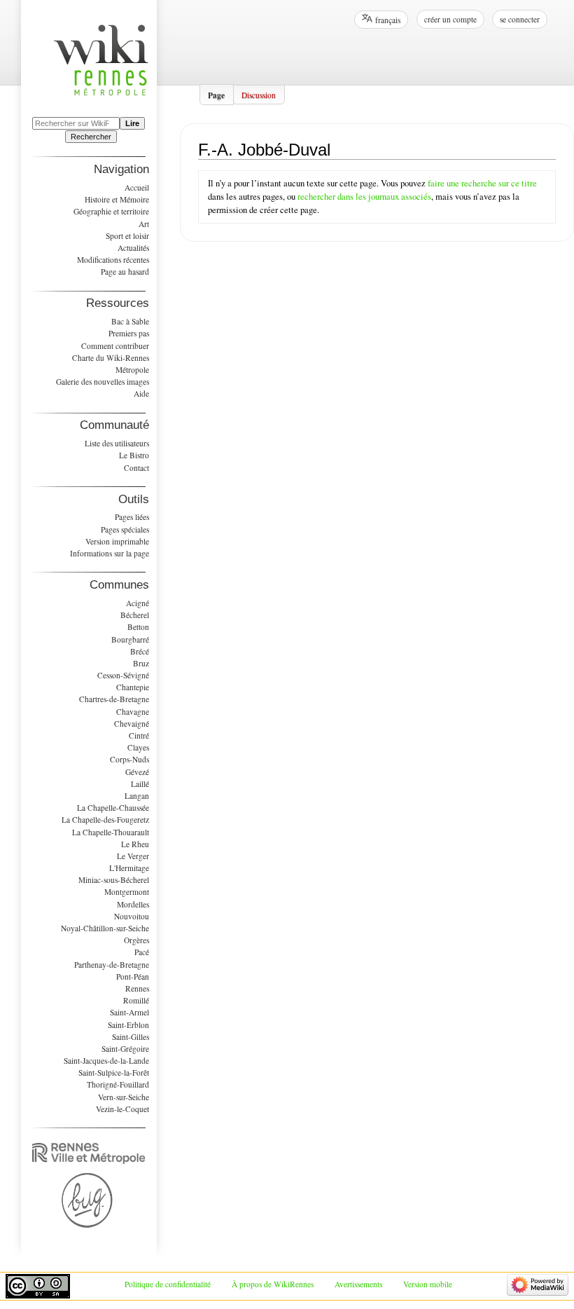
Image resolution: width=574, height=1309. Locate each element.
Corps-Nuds (129, 759)
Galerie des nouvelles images (102, 381)
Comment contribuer (115, 346)
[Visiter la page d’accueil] (108, 68)
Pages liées (132, 517)
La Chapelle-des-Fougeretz (105, 819)
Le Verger (133, 856)
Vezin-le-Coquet (122, 1109)
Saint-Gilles (130, 1037)
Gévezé (137, 772)
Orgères (136, 940)
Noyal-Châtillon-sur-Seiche (105, 928)
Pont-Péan (132, 976)
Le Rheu (135, 844)
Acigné (137, 603)
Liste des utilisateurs (117, 443)
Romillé (136, 1000)
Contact (136, 467)
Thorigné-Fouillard (118, 1084)
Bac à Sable (130, 321)
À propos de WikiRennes (273, 1284)
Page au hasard (125, 271)
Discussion (258, 94)
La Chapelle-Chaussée (113, 807)
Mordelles (133, 904)
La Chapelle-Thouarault (110, 832)
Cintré (139, 735)
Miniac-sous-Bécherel (113, 880)
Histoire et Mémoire (117, 199)
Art (144, 224)
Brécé (139, 651)
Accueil (137, 187)
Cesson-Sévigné (123, 675)
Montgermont (126, 891)
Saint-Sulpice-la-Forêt (113, 1072)
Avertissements (358, 1284)
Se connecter (520, 19)
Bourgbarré (130, 639)
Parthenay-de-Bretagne (111, 964)
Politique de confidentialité (168, 1284)
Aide (141, 393)
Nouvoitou (131, 916)
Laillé (140, 784)
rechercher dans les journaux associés (364, 197)
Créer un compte (450, 19)
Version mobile (427, 1284)
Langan (137, 795)
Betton (138, 627)
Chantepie (132, 687)
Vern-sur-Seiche (123, 1097)
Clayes (138, 747)
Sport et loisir (127, 236)
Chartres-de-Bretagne (114, 699)
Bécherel (134, 615)
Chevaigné (131, 723)
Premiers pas (128, 333)
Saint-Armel (129, 1012)
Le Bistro (134, 455)
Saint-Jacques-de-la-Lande (106, 1060)
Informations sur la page (109, 553)
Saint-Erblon (128, 1025)
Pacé (141, 952)
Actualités (133, 247)
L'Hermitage (129, 868)
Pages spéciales (125, 529)
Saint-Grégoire (125, 1048)
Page (216, 94)
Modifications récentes (113, 259)
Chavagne (132, 711)
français (387, 20)
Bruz (141, 663)
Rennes (137, 988)
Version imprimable (117, 541)
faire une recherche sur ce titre (482, 183)
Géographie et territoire (111, 211)
